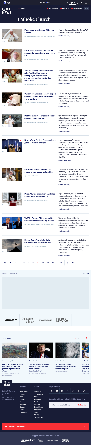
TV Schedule (38, 394)
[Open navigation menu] (85, 2)
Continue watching (64, 160)
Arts (21, 397)
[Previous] (82, 338)
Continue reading (64, 36)
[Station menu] (54, 2)
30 (61, 263)
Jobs (36, 412)
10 (24, 263)
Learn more (85, 273)
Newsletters (77, 8)
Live (86, 8)
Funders (37, 402)
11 (28, 263)
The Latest (6, 338)
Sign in (72, 3)
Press (36, 397)
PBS (7, 2)
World (30, 361)
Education (23, 412)
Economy (5, 361)
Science (22, 407)
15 (48, 263)
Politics (84, 361)
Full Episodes (53, 8)
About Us (37, 392)
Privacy (36, 415)
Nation (57, 361)
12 (33, 263)
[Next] (86, 338)
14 (43, 263)
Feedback (37, 399)
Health (22, 410)
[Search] (81, 2)
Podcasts (65, 8)
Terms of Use (38, 417)
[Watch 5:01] (12, 145)
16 (53, 263)
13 (38, 263)
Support (37, 404)
